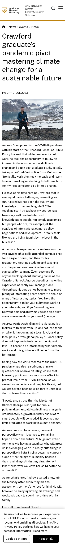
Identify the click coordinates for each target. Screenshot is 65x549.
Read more (40, 531)
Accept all (45, 538)
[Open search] (53, 8)
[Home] (3, 27)
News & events (18, 27)
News (35, 27)
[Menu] (60, 9)
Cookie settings (16, 538)
